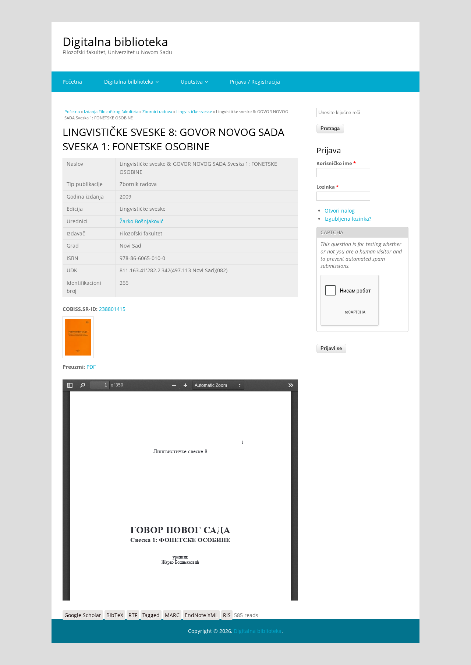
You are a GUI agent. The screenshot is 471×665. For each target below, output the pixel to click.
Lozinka (327, 186)
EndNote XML (201, 615)
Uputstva (192, 81)
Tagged (151, 615)
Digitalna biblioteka (115, 41)
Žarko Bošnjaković (141, 221)
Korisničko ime (336, 163)
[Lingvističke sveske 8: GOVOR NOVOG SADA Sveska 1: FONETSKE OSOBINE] (81, 358)
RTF (132, 615)
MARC (172, 615)
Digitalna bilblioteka (128, 81)
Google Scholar (82, 615)
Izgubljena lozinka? (348, 218)
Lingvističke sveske (194, 111)
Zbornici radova (157, 111)
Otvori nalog (340, 210)
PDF (91, 366)
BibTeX (114, 615)
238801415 (112, 308)
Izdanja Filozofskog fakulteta (111, 111)
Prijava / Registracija (255, 81)
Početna (72, 81)
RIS (227, 615)
